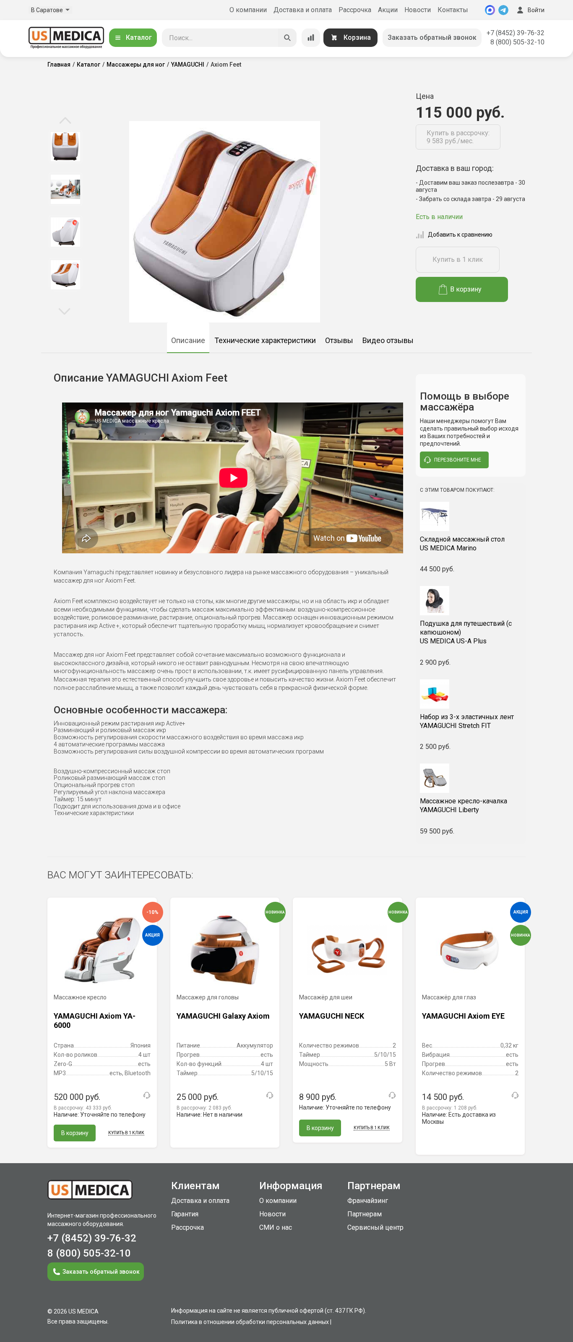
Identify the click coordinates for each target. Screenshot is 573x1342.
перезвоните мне (457, 460)
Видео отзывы (388, 340)
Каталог (139, 37)
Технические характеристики (265, 340)
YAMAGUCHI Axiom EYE (463, 1016)
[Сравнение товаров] (311, 37)
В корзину (466, 289)
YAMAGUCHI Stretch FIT (467, 721)
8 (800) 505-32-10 (517, 42)
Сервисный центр (375, 1227)
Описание (188, 340)
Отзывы (339, 340)
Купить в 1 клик (457, 259)
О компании (248, 10)
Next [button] (64, 311)
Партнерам (364, 1214)
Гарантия (184, 1214)
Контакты (453, 10)
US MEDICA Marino (462, 543)
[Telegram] (503, 10)
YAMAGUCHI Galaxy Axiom (223, 1016)
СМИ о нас (275, 1227)
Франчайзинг (367, 1201)
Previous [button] (65, 121)
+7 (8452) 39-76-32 (515, 33)
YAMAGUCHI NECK (331, 1016)
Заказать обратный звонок (432, 37)
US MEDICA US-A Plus (466, 632)
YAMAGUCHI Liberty (463, 805)
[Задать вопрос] (146, 1095)
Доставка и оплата (302, 10)
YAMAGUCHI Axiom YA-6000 (94, 1021)
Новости (417, 10)
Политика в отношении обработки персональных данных (250, 1322)
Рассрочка (355, 10)
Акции (388, 10)
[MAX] (490, 10)
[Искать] (287, 37)
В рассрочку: (83, 1108)
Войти (536, 10)
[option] (65, 146)
